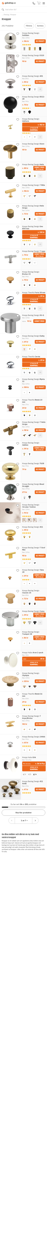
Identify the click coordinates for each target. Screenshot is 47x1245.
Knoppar (13, 15)
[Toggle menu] (43, 3)
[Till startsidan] (9, 3)
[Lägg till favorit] (17, 33)
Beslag (6, 15)
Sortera (40, 26)
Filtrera (29, 26)
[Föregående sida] (12, 820)
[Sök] (3, 9)
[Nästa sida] (35, 820)
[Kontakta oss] (34, 3)
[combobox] (23, 820)
